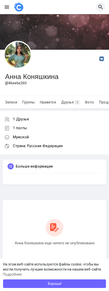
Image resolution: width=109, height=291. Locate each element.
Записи (11, 102)
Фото (89, 102)
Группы (28, 102)
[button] (100, 7)
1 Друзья (21, 119)
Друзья (69, 102)
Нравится (48, 102)
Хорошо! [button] (55, 284)
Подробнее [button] (12, 274)
